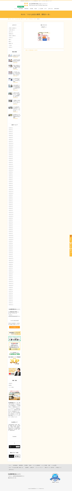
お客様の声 (10, 383)
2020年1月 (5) (11, 279)
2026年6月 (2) (11, 131)
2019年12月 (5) (11, 281)
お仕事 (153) (10, 37)
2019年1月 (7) (11, 302)
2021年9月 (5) (11, 241)
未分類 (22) (10, 47)
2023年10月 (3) (11, 193)
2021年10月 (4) (11, 239)
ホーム (10, 465)
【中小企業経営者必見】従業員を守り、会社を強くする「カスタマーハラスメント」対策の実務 (16, 109)
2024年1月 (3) (11, 187)
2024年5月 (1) (11, 179)
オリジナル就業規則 (36, 465)
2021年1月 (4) (11, 256)
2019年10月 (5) (11, 285)
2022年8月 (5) (11, 220)
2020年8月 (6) (11, 266)
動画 (49, 465)
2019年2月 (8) (11, 300)
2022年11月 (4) (11, 214)
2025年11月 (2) (11, 145)
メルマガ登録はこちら (14, 327)
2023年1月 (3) (11, 210)
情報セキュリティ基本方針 (49, 467)
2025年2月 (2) (11, 162)
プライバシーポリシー (39, 467)
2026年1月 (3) (11, 141)
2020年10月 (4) (11, 262)
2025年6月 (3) (11, 154)
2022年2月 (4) (11, 231)
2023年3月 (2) (11, 206)
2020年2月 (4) (11, 277)
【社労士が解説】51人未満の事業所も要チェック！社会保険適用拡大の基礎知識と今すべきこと (16, 87)
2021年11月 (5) (11, 237)
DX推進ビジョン (59, 467)
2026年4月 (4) (11, 135)
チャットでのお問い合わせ (71, 239)
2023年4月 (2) (11, 204)
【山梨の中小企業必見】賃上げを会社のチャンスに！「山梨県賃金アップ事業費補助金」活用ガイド (16, 94)
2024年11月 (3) (11, 168)
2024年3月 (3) (11, 183)
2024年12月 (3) (11, 166)
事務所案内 (21, 465)
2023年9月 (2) (11, 195)
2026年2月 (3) (11, 139)
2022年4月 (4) (11, 227)
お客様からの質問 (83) (12, 35)
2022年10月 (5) (11, 216)
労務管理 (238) (11, 33)
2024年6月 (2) (11, 177)
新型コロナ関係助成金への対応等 (31, 50)
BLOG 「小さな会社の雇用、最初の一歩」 (16, 467)
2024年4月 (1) (11, 181)
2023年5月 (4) (11, 202)
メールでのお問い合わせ (71, 246)
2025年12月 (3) (11, 143)
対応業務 (26, 465)
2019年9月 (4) (11, 287)
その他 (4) (10, 45)
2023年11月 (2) (11, 191)
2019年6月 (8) (11, 293)
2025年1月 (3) (11, 164)
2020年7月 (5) (11, 268)
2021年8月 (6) (11, 243)
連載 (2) (10, 39)
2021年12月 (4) (11, 235)
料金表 (30, 465)
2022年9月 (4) (11, 218)
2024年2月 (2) (11, 185)
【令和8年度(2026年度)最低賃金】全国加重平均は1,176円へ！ (16, 60)
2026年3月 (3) (11, 137)
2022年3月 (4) (11, 229)
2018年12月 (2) (11, 304)
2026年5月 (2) (11, 133)
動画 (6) (10, 41)
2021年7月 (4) (11, 245)
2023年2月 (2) (11, 208)
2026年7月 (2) (11, 129)
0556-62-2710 (13, 312)
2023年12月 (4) (11, 189)
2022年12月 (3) (11, 212)
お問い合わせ (11, 469)
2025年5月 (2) (11, 156)
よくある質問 (54, 465)
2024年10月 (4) (11, 170)
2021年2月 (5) (11, 254)
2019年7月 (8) (11, 291)
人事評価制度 (15, 465)
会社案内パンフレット (70, 253)
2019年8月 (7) (11, 289)
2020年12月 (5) (11, 258)
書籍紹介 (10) (11, 43)
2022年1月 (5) (11, 233)
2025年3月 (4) (11, 160)
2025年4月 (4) (11, 158)
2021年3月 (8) (11, 252)
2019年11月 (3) (11, 283)
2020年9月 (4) (11, 264)
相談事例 (10, 385)
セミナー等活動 (11, 387)
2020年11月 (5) (11, 260)
